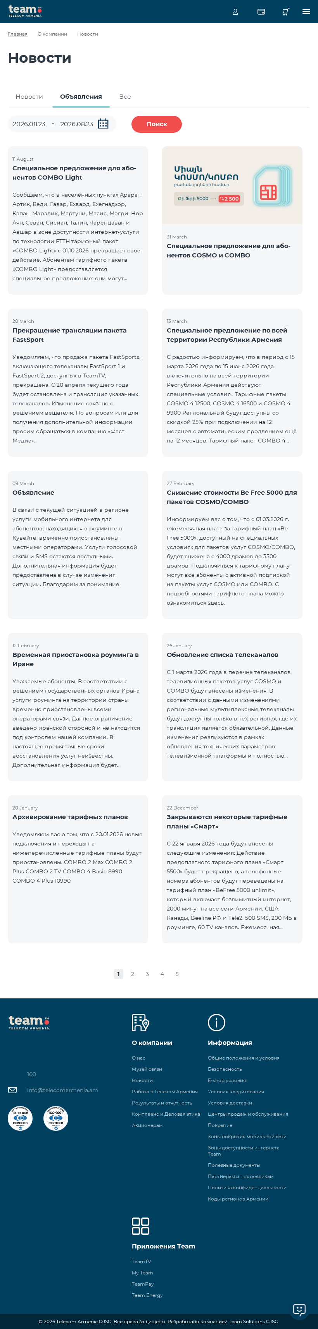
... (103, 123)
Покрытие (220, 1125)
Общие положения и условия (244, 1058)
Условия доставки (230, 1103)
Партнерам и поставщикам (240, 1176)
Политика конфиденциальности (247, 1187)
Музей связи (147, 1069)
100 (31, 1074)
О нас (138, 1058)
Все (125, 96)
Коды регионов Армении (238, 1199)
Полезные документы (234, 1165)
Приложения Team (163, 1246)
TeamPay (143, 1284)
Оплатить (261, 11)
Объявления (81, 96)
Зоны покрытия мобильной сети (247, 1136)
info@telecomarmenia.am (62, 1090)
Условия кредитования (236, 1091)
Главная (18, 34)
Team (25, 10)
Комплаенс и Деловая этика (166, 1114)
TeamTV (141, 1261)
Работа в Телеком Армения (165, 1091)
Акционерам (147, 1125)
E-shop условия (227, 1080)
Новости (29, 96)
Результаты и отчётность (162, 1103)
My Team (142, 1273)
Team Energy (147, 1295)
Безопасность (225, 1069)
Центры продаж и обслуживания (248, 1114)
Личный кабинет (235, 11)
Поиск (157, 124)
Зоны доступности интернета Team (244, 1151)
